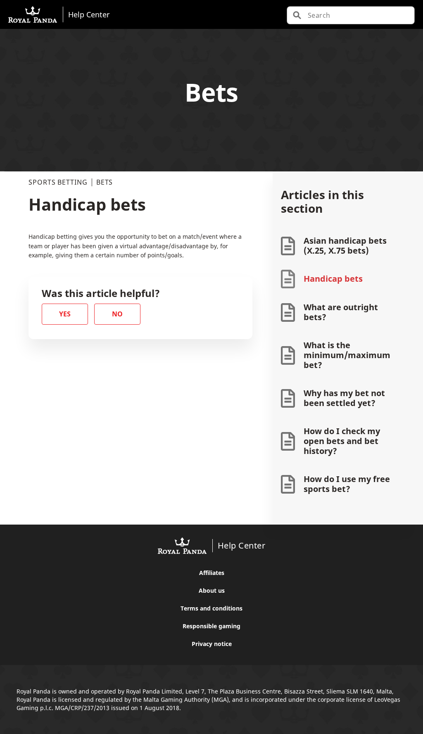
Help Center (88, 14)
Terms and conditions (211, 608)
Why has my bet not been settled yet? (344, 398)
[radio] (65, 314)
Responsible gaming (211, 626)
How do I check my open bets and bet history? (342, 440)
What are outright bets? (341, 312)
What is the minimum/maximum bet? (347, 355)
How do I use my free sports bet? (347, 483)
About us (212, 590)
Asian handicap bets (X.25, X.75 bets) (345, 245)
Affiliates (211, 573)
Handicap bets (333, 278)
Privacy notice (212, 644)
